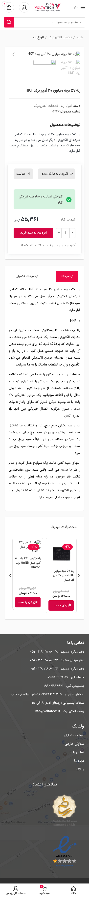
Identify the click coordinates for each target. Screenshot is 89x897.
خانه (79, 37)
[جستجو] (9, 22)
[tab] (67, 276)
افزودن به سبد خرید (33, 232)
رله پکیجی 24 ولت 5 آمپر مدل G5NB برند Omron (28, 563)
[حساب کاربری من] (24, 7)
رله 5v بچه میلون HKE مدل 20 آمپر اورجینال (63, 575)
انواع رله (38, 37)
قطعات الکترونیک (60, 37)
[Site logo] (47, 7)
